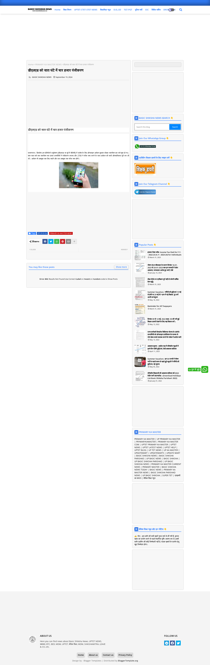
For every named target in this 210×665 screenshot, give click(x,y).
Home (57, 9)
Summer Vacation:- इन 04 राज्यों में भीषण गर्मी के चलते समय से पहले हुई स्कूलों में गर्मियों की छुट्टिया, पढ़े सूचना (163, 361)
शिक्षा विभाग (67, 9)
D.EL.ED (117, 9)
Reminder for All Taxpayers (160, 306)
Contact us (108, 655)
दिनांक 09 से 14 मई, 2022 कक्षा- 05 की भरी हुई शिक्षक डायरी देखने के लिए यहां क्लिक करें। (163, 320)
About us (93, 655)
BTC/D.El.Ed (42, 233)
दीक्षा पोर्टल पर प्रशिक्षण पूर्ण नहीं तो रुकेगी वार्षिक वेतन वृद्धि (163, 280)
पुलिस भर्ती (138, 9)
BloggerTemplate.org (128, 660)
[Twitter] (50, 241)
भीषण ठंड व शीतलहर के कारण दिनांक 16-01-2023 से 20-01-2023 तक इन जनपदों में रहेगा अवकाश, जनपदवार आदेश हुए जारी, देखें (163, 267)
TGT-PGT (128, 9)
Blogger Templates (92, 660)
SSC (147, 9)
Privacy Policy (125, 655)
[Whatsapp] (56, 241)
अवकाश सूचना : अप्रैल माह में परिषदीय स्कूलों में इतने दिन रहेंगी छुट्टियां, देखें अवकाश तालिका (163, 347)
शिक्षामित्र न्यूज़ (105, 9)
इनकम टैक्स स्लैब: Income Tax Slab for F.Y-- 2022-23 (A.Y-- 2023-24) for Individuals (164, 253)
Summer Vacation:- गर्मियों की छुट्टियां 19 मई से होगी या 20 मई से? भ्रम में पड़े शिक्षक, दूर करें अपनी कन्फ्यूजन (164, 294)
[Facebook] (45, 241)
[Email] (68, 241)
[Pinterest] (62, 241)
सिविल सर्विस (156, 9)
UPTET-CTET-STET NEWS (85, 9)
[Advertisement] (105, 37)
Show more (121, 267)
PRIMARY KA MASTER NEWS (48, 64)
